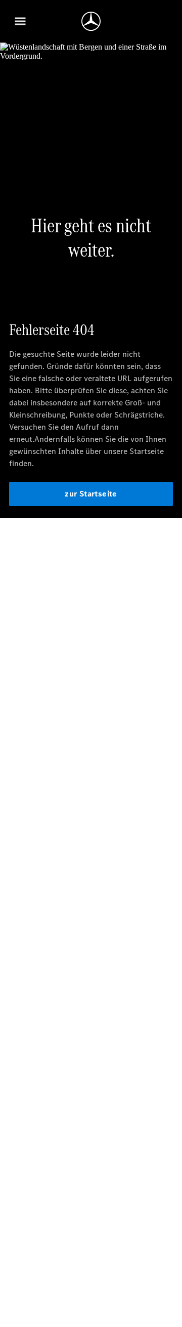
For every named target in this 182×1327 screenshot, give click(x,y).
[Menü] (20, 21)
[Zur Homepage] (91, 21)
